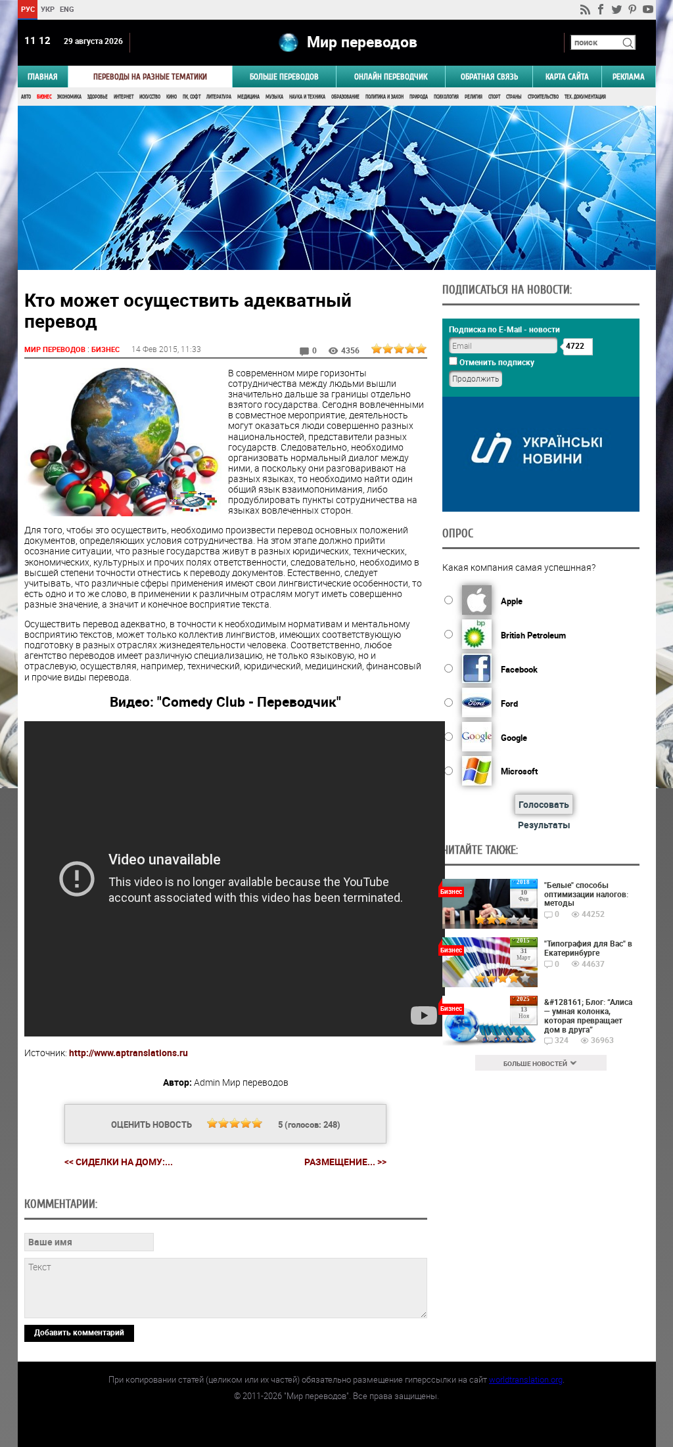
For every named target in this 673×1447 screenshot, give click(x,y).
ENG (67, 9)
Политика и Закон (384, 97)
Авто (26, 97)
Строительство (543, 97)
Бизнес (44, 97)
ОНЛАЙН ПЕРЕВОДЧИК (390, 76)
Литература (218, 97)
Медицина (248, 97)
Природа (418, 97)
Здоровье (97, 97)
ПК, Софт (191, 97)
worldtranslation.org (526, 1379)
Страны (514, 97)
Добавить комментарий (79, 1332)
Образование (345, 97)
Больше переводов (284, 76)
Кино (171, 97)
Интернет (123, 97)
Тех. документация (585, 97)
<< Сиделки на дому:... (118, 1161)
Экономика (69, 97)
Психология (446, 97)
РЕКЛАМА (629, 76)
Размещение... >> (345, 1162)
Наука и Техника (307, 97)
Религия (473, 97)
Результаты (544, 824)
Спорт (494, 97)
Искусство (149, 97)
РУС (27, 9)
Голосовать (544, 804)
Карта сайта (567, 76)
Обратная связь (489, 76)
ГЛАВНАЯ (43, 76)
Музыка (274, 97)
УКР (47, 9)
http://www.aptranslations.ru (128, 1052)
